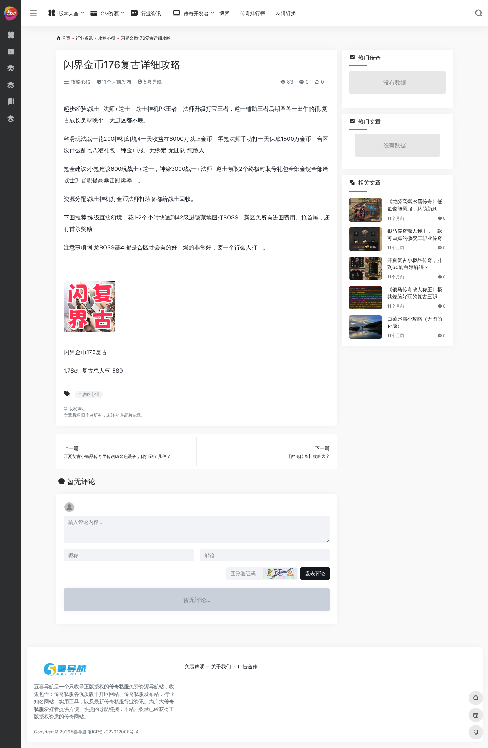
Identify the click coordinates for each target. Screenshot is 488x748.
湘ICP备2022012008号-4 (113, 731)
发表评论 (315, 573)
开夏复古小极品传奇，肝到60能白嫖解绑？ (414, 263)
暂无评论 (81, 481)
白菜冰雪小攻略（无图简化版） (414, 322)
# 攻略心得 (88, 394)
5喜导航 (152, 82)
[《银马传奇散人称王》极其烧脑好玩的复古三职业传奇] (365, 297)
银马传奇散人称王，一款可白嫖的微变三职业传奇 (414, 234)
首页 (66, 38)
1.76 (69, 370)
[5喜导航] (66, 671)
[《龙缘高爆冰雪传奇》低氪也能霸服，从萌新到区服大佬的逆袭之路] (365, 210)
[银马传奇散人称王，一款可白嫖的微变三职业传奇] (365, 239)
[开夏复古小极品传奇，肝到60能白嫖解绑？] (365, 268)
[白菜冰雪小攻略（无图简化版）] (365, 327)
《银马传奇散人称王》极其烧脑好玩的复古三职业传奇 (414, 293)
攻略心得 (106, 38)
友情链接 (286, 13)
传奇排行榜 (252, 13)
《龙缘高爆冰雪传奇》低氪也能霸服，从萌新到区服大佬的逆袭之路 (414, 205)
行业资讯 (84, 38)
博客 (224, 13)
